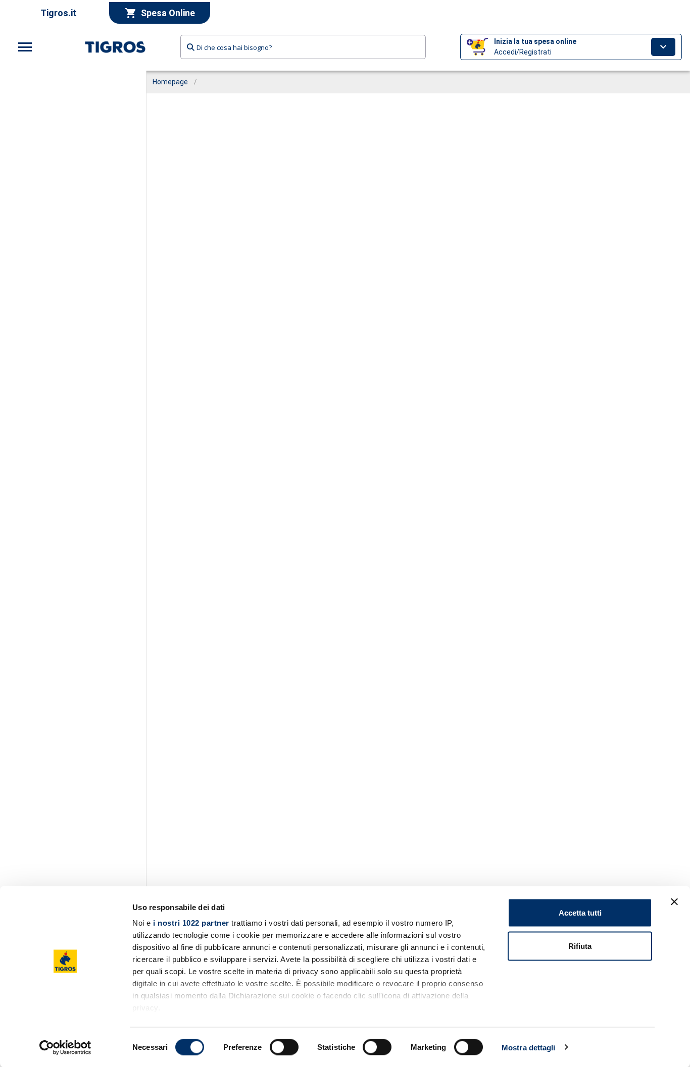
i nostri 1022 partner (191, 923)
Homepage (170, 82)
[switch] (284, 1047)
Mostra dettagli (529, 1047)
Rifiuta (580, 945)
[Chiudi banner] (674, 901)
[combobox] (302, 47)
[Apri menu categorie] (25, 47)
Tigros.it (58, 13)
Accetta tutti (580, 913)
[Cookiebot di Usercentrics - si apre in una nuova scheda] (65, 1047)
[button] (571, 47)
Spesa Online (168, 13)
